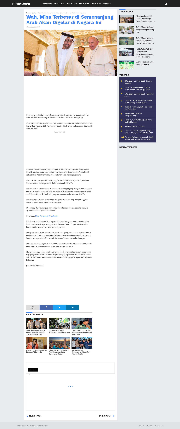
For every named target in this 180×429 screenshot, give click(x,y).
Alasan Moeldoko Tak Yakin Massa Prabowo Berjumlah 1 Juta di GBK (82, 332)
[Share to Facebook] (46, 307)
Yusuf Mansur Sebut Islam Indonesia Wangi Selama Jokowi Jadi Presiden (35, 332)
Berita (34, 13)
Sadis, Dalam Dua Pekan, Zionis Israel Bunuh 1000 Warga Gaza (137, 88)
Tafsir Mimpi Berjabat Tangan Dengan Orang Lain (145, 29)
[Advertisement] (104, 115)
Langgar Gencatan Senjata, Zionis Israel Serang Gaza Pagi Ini (138, 101)
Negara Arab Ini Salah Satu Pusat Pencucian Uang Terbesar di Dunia (58, 352)
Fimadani (21, 3)
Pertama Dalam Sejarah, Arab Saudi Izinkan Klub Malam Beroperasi (139, 138)
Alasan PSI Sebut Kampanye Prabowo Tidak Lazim (36, 351)
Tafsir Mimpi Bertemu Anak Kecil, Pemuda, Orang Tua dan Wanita (145, 40)
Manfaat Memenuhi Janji (134, 126)
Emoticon (33, 370)
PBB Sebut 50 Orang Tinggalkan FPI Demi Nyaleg (59, 331)
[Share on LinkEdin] (72, 307)
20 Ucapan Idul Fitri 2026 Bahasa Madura (138, 82)
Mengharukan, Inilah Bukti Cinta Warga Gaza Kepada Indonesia (145, 18)
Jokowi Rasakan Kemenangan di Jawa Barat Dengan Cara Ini (81, 352)
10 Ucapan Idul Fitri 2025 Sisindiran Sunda (139, 95)
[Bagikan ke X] (59, 307)
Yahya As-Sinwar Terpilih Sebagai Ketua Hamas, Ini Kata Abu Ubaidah (139, 131)
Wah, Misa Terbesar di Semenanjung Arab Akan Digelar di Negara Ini (69, 19)
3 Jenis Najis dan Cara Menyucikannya (133, 114)
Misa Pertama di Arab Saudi (46, 216)
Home (28, 13)
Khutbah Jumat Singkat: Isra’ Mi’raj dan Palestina (138, 108)
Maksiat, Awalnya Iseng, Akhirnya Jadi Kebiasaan (138, 121)
